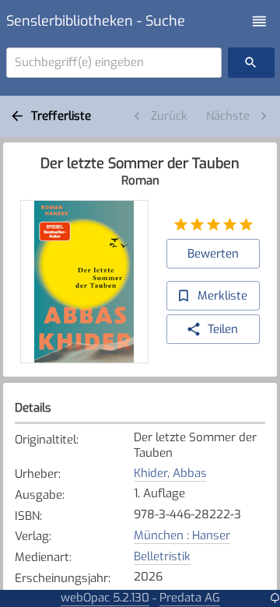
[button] (259, 21)
